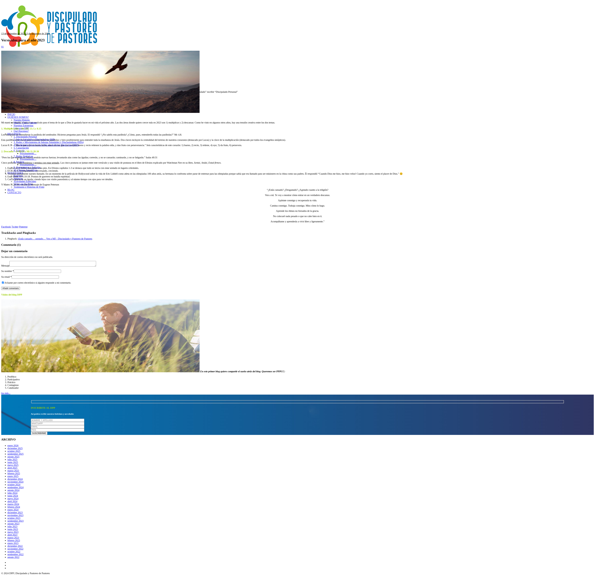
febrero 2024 (13, 507)
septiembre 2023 (15, 521)
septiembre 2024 (15, 487)
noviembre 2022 (15, 548)
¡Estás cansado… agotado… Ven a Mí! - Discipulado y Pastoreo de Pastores (55, 238)
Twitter (14, 226)
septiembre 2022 (15, 554)
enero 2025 (12, 476)
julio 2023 (12, 526)
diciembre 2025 (15, 448)
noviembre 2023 (15, 515)
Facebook (6, 226)
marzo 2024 (13, 504)
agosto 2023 (13, 523)
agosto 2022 (13, 557)
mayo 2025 (12, 465)
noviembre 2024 (15, 481)
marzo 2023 (13, 537)
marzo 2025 (13, 470)
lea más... (5, 393)
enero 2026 (12, 445)
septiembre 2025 (15, 454)
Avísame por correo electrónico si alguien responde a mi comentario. (37, 282)
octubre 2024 (13, 484)
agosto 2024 (13, 490)
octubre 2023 (13, 518)
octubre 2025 (13, 451)
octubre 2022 (13, 551)
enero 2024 (12, 509)
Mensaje (5, 265)
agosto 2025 (13, 456)
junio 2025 (12, 462)
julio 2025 (12, 459)
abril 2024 (12, 501)
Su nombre (7, 271)
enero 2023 (12, 543)
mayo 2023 (12, 532)
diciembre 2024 (15, 479)
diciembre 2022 (15, 546)
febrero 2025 (13, 473)
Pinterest (23, 226)
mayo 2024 (12, 498)
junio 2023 (12, 529)
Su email (6, 277)
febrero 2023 (13, 540)
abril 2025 (12, 468)
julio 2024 (12, 493)
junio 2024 (12, 495)
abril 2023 (12, 535)
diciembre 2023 (15, 512)
